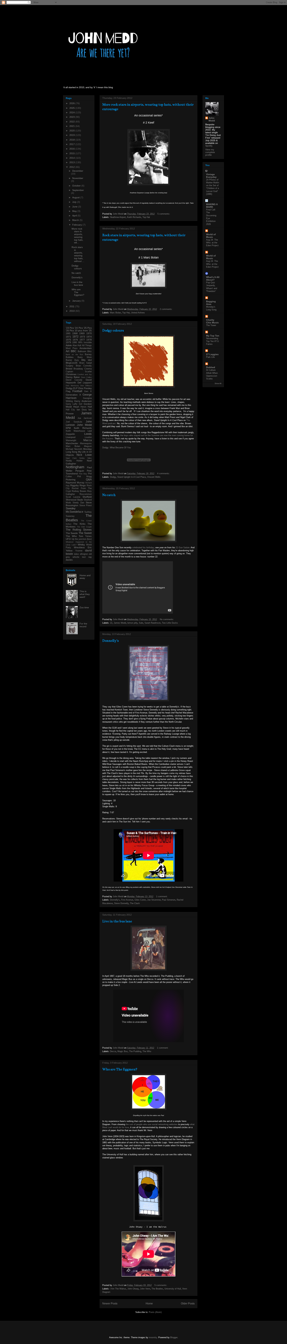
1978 (89, 339)
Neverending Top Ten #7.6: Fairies (212, 341)
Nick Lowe (84, 454)
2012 (72, 167)
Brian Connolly (84, 366)
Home (149, 1303)
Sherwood (71, 499)
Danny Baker (73, 377)
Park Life (210, 357)
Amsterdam (86, 348)
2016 (72, 148)
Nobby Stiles (85, 458)
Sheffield (87, 497)
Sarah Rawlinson (152, 623)
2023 (72, 117)
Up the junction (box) (82, 539)
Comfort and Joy (84, 374)
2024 (72, 112)
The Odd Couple (84, 527)
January (76, 300)
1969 (82, 333)
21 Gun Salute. (183, 547)
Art (67, 351)
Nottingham (75, 467)
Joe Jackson (85, 418)
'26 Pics (70, 330)
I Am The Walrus (118, 1288)
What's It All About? (212, 278)
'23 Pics (70, 328)
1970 (89, 333)
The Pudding (135, 1051)
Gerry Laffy (71, 404)
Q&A (89, 479)
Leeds (88, 433)
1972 (75, 336)
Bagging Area (211, 302)
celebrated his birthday (143, 547)
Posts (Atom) (155, 1312)
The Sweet (85, 533)
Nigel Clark (71, 458)
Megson (88, 446)
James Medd (120, 623)
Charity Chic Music (212, 321)
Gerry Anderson (83, 401)
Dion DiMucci (86, 386)
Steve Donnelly (121, 903)
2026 (72, 103)
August (76, 197)
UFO (68, 539)
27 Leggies (212, 354)
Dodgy (113, 477)
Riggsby (74, 485)
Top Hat (146, 217)
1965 (68, 333)
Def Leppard (85, 382)
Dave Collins (86, 377)
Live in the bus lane (117, 921)
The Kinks (79, 523)
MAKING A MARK (212, 205)
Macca (87, 440)
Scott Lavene (73, 497)
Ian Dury (82, 409)
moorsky (153, 1337)
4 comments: (163, 473)
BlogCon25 (71, 362)
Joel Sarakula (74, 422)
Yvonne (78, 551)
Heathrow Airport (118, 217)
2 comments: (166, 309)
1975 (68, 339)
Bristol (69, 368)
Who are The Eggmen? (119, 1069)
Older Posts (188, 1303)
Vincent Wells (153, 477)
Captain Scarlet (79, 371)
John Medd (84, 424)
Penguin (79, 470)
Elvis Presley (85, 388)
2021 (72, 126)
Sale (141, 623)
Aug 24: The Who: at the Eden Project (212, 243)
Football (77, 391)
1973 (82, 336)
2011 (72, 306)
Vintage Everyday (211, 175)
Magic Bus (122, 1051)
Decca (113, 1051)
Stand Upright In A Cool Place (131, 477)
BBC (73, 351)
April (75, 215)
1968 (75, 333)
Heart (76, 406)
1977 (82, 339)
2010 (72, 311)
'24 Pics (79, 328)
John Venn (145, 1288)
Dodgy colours (113, 330)
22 (111, 623)
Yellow (69, 550)
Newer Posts (109, 1303)
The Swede (72, 533)
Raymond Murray (75, 482)
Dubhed (210, 367)
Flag (68, 391)
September (78, 190)
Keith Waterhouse (75, 431)
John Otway (133, 1288)
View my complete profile (210, 152)
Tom (81, 536)
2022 (72, 121)
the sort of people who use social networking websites (152, 1124)
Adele (69, 345)
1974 (89, 336)
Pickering (70, 479)
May (74, 211)
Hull (90, 406)
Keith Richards (134, 217)
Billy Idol (86, 360)
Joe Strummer (154, 900)
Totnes (88, 536)
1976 (75, 339)
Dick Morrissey (72, 386)
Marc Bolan (115, 312)
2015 (72, 153)
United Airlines (138, 312)
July (74, 202)
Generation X (73, 394)
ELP (75, 388)
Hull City (70, 410)
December (77, 170)
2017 (72, 144)
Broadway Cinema (83, 369)
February (77, 224)
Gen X (88, 391)
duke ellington (81, 554)
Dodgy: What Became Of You (116, 447)
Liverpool (70, 437)
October (76, 185)
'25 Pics (88, 328)
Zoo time (84, 607)
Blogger (173, 1337)
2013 (72, 162)
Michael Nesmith (74, 449)
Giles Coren (140, 900)
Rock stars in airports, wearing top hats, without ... (78, 254)
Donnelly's (110, 641)
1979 (68, 342)
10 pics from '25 (83, 330)
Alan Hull (77, 345)
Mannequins (86, 443)
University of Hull (172, 1288)
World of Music (211, 235)
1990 (74, 342)
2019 (72, 135)
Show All (218, 383)
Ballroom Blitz (85, 351)
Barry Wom (85, 357)
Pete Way (83, 474)
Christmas (71, 374)
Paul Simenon (168, 900)
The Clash (135, 903)
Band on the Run (74, 354)
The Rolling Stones (79, 529)
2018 (72, 139)
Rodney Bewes (79, 491)
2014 (72, 158)
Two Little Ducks (170, 623)
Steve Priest (85, 505)
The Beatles (157, 1288)
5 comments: (164, 214)
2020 (72, 130)
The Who (147, 1051)
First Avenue (127, 900)
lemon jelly (132, 623)
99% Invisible (85, 342)
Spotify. (209, 145)
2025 (72, 108)
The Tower (211, 325)
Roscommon (86, 494)
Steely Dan (78, 503)
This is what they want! (85, 594)
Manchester (72, 443)
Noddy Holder (74, 461)
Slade (80, 499)
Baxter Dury (72, 360)
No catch (109, 495)
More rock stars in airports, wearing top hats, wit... (77, 235)
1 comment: (162, 896)
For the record (83, 625)
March (76, 220)
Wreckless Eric (83, 547)
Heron (83, 407)
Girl (80, 404)
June (75, 206)
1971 (68, 336)
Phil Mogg (84, 476)
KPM (68, 428)
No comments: (167, 619)
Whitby (81, 544)
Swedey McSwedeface (74, 510)
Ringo (83, 485)
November (77, 178)
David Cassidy (74, 380)
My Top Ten (212, 335)
